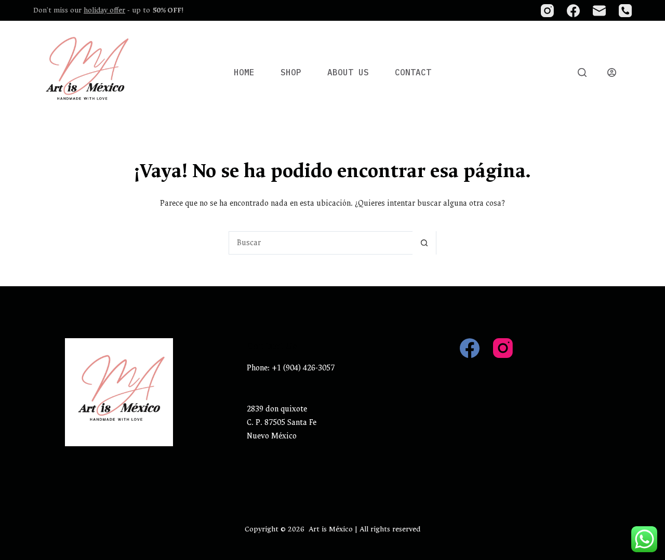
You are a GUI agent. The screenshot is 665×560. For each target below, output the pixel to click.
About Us (348, 72)
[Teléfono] (625, 10)
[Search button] (424, 243)
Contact (413, 72)
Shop (291, 72)
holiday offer (104, 10)
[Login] (611, 72)
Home (244, 72)
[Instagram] (547, 10)
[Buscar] (582, 72)
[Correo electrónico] (599, 10)
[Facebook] (573, 10)
